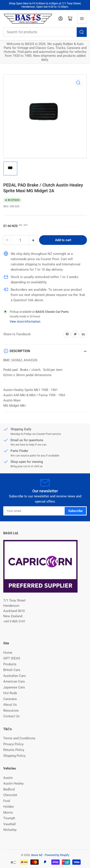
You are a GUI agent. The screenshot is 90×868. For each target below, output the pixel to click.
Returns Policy (13, 750)
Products (9, 664)
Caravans (10, 699)
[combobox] (45, 32)
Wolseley (10, 830)
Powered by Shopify (57, 855)
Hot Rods (10, 693)
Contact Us (11, 716)
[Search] (82, 32)
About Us (10, 705)
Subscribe (75, 511)
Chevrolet (10, 795)
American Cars (14, 681)
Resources (11, 710)
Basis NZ (37, 855)
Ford (6, 801)
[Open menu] (82, 18)
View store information (25, 321)
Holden (8, 807)
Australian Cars (14, 676)
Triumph (9, 818)
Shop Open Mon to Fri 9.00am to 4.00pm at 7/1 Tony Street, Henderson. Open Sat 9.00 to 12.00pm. (45, 5)
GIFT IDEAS (11, 658)
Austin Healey (13, 783)
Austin (8, 778)
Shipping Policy (14, 756)
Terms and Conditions (19, 738)
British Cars (11, 670)
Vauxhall (9, 824)
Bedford (9, 789)
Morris (8, 812)
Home (7, 653)
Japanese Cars (14, 687)
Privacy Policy (13, 744)
